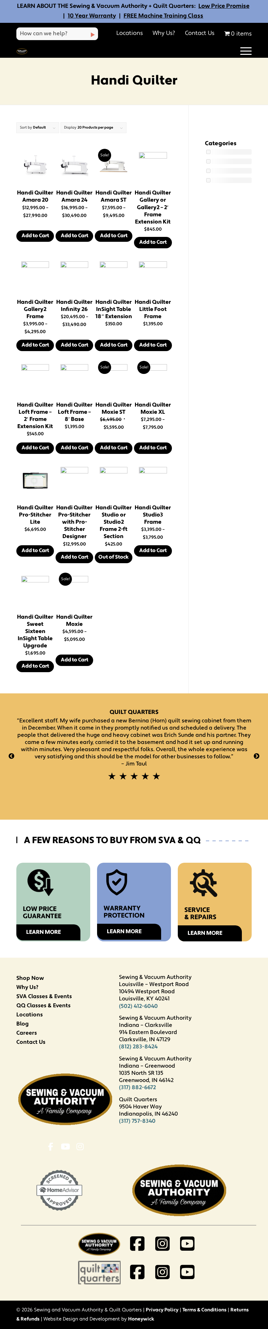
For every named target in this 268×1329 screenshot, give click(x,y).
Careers (26, 1033)
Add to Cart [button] (153, 242)
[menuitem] (243, 51)
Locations (129, 34)
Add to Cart (35, 236)
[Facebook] (50, 1148)
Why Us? (164, 34)
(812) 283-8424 (138, 1047)
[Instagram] (80, 1148)
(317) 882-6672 (137, 1087)
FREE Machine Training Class (163, 16)
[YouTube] (65, 1148)
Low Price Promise (223, 6)
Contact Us (199, 34)
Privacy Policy (162, 1310)
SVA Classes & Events (44, 996)
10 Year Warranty (92, 16)
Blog (22, 1024)
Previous (11, 756)
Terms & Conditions (204, 1310)
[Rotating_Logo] (21, 51)
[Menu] (243, 51)
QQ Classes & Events (43, 1006)
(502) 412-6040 (138, 1006)
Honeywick (141, 1319)
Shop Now (30, 978)
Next (256, 756)
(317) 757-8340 (137, 1121)
